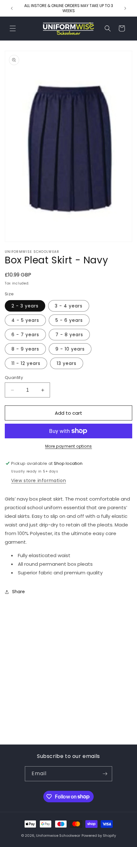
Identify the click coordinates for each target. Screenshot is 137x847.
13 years (66, 363)
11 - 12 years (25, 363)
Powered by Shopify (99, 835)
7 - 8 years (69, 334)
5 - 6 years (69, 320)
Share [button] (18, 591)
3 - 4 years (69, 306)
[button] (13, 28)
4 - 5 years (25, 320)
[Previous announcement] (12, 8)
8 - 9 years (25, 349)
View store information (38, 480)
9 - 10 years (70, 349)
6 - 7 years (25, 334)
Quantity (14, 377)
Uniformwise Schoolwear (58, 835)
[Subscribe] (105, 773)
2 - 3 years (25, 306)
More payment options (68, 446)
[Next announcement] (125, 8)
